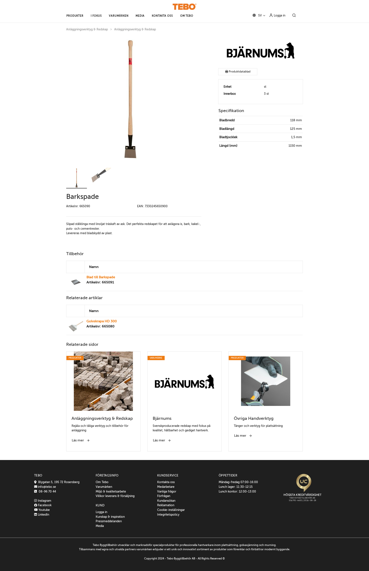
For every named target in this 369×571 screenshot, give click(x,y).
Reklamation (165, 505)
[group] (133, 100)
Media (100, 526)
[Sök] (294, 16)
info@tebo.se (46, 486)
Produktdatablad (239, 71)
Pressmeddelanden (109, 521)
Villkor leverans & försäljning (115, 496)
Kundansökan (166, 500)
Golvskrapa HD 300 (101, 321)
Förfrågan (163, 496)
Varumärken (104, 486)
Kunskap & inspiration (110, 516)
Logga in (279, 15)
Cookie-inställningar (171, 510)
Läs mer (78, 440)
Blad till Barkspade (100, 277)
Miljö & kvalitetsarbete (111, 491)
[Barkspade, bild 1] (130, 100)
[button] (75, 16)
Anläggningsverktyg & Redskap (87, 29)
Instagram (44, 500)
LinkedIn (43, 514)
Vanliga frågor (166, 491)
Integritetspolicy (168, 514)
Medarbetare (165, 486)
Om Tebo (102, 482)
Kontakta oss (166, 482)
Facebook (44, 505)
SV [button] (259, 15)
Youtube (44, 510)
